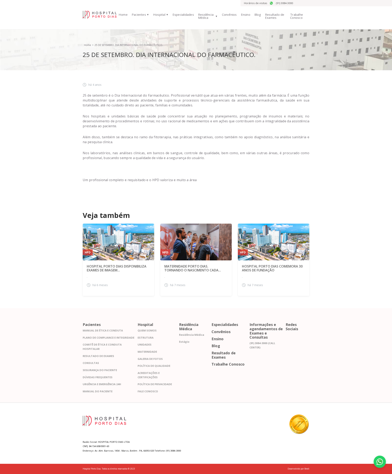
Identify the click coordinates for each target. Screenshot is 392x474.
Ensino (245, 14)
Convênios (229, 14)
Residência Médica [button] (206, 16)
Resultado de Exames (274, 16)
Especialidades (183, 14)
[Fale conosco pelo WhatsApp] (380, 462)
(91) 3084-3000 (284, 3)
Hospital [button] (159, 14)
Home (123, 14)
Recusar (268, 463)
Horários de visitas (255, 3)
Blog (257, 14)
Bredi (306, 468)
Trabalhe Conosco (296, 16)
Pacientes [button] (139, 14)
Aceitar (268, 457)
